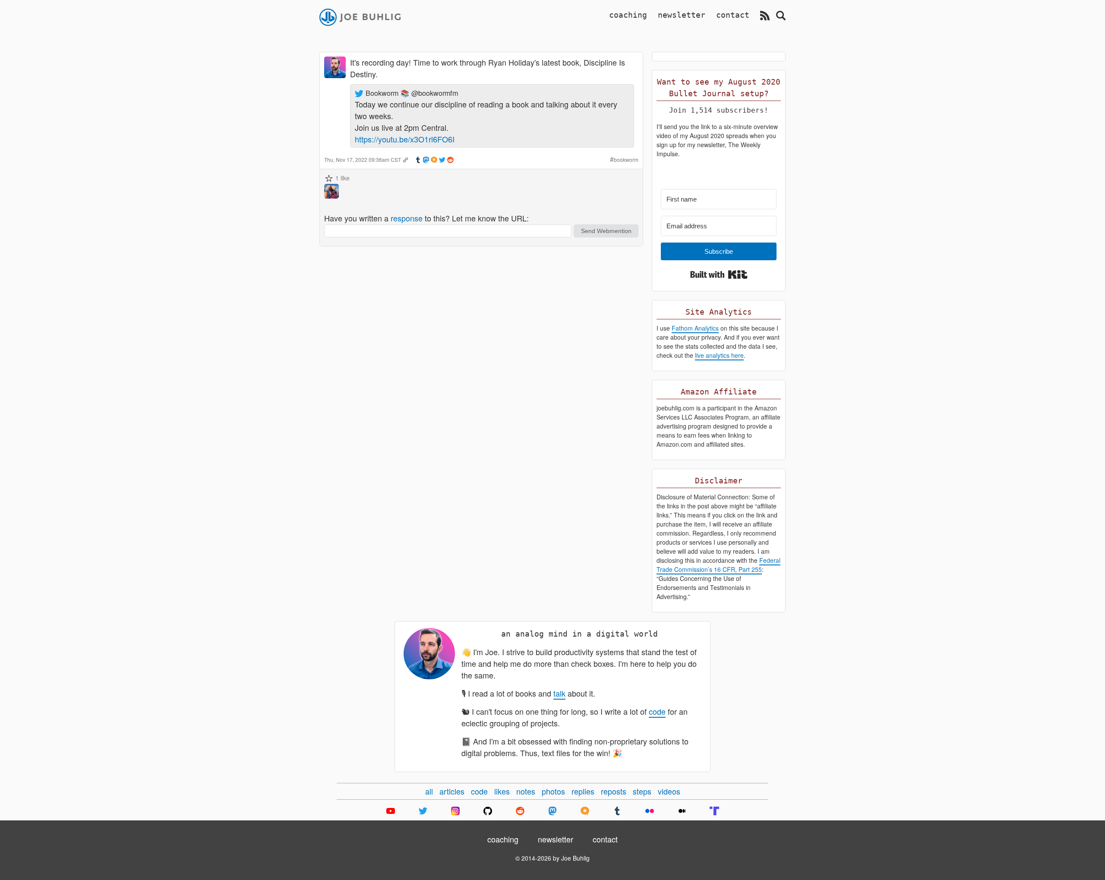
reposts (613, 791)
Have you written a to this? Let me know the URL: (426, 218)
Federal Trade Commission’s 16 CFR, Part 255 (718, 565)
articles (451, 791)
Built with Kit (719, 274)
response (407, 218)
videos (669, 791)
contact (732, 14)
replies (582, 791)
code (657, 711)
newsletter (681, 14)
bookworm (626, 159)
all (429, 791)
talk (559, 693)
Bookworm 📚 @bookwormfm (412, 93)
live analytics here (719, 355)
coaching (628, 14)
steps (642, 791)
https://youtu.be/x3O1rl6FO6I (405, 139)
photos (553, 791)
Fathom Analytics (695, 328)
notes (525, 791)
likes (502, 791)
